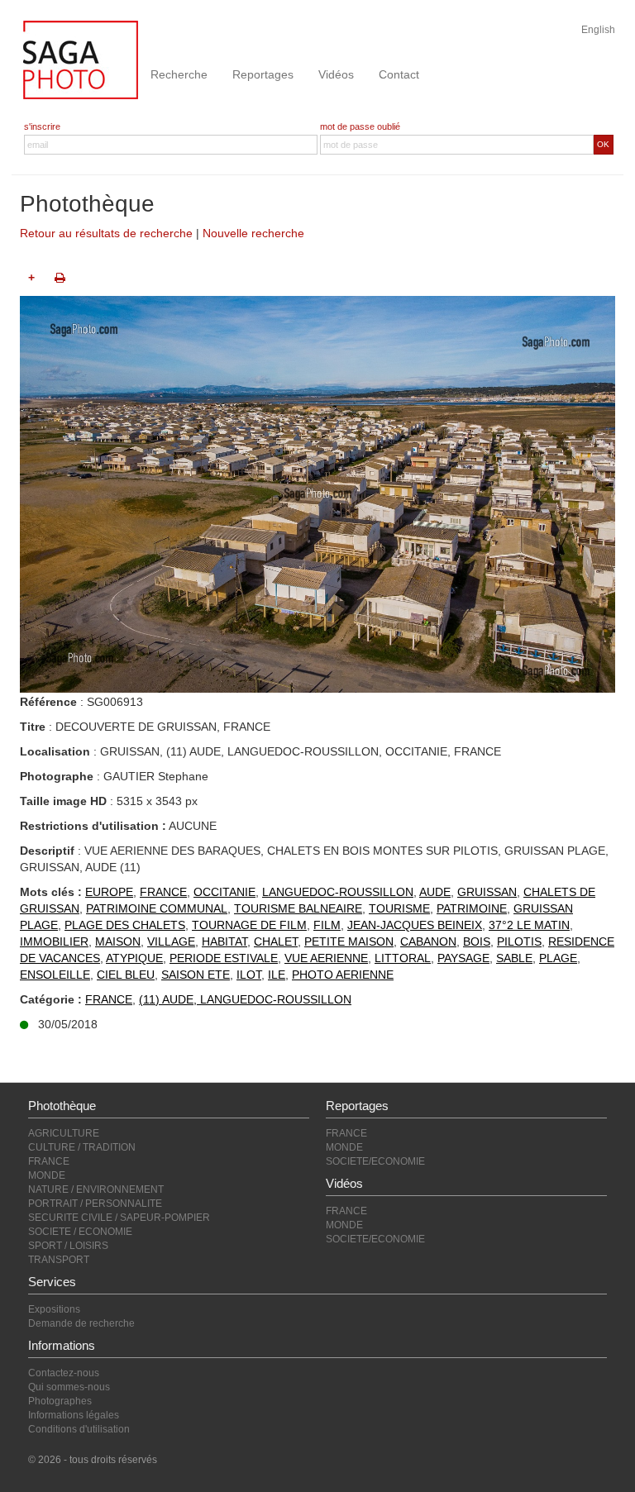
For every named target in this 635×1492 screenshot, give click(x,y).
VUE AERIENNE (326, 958)
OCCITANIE (224, 892)
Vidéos (336, 74)
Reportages (263, 74)
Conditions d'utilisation (79, 1429)
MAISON (118, 941)
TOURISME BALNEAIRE (298, 908)
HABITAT (224, 941)
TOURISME (399, 908)
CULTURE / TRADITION (82, 1147)
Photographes (60, 1401)
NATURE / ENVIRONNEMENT (96, 1189)
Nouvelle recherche (253, 233)
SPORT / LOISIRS (68, 1245)
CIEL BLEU (126, 974)
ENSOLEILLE (55, 974)
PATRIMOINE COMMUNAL (156, 908)
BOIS (476, 941)
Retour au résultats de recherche (106, 233)
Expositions (54, 1309)
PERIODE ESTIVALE (223, 958)
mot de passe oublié (360, 126)
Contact (399, 74)
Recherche (179, 74)
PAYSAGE (463, 958)
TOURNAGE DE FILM (249, 925)
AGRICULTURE (63, 1133)
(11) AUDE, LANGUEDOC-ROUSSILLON (245, 999)
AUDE (435, 892)
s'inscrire (42, 126)
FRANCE (163, 892)
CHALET (276, 941)
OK (603, 144)
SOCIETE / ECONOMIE (80, 1231)
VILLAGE (171, 941)
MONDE (46, 1175)
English (598, 30)
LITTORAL (403, 958)
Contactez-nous (63, 1373)
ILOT (248, 974)
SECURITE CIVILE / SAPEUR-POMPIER (119, 1217)
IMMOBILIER (54, 941)
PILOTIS (519, 941)
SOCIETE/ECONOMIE (375, 1161)
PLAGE (558, 958)
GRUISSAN (487, 892)
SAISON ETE (195, 974)
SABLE (514, 958)
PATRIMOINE (472, 908)
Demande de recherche (81, 1323)
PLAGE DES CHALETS (124, 925)
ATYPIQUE (134, 958)
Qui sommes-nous (69, 1387)
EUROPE (109, 892)
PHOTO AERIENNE (343, 974)
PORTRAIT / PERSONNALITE (95, 1203)
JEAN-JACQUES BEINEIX (414, 925)
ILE (276, 974)
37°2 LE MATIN (529, 925)
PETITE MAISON (349, 941)
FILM (327, 925)
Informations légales (73, 1415)
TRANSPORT (58, 1260)
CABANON (428, 941)
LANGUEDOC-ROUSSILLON (337, 892)
